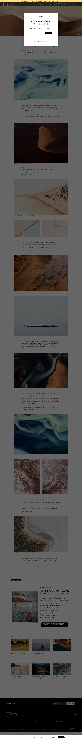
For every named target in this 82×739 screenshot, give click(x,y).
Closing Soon (55, 1)
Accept (61, 737)
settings (53, 737)
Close (57, 15)
